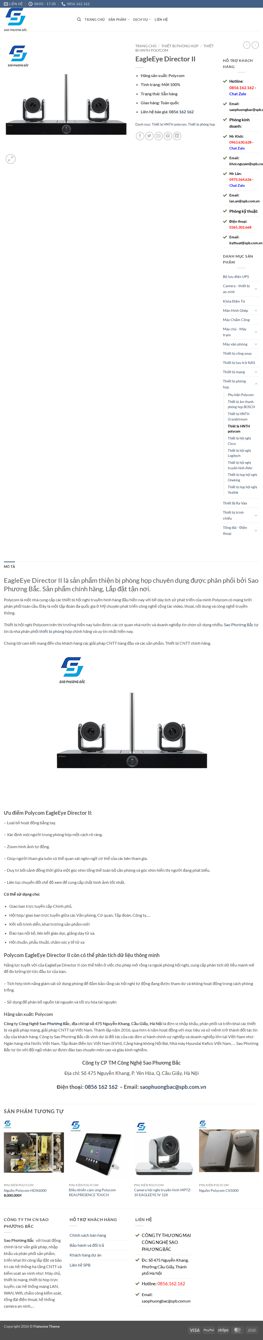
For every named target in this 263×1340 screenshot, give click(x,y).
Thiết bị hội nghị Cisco (239, 441)
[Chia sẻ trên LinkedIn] (177, 136)
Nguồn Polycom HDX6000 (25, 1190)
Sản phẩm (117, 19)
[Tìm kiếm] (79, 19)
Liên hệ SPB (80, 1264)
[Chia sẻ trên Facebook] (140, 136)
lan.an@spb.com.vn (244, 201)
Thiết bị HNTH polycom (169, 124)
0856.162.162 (241, 87)
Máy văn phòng (235, 344)
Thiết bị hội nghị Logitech (239, 453)
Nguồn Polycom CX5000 (219, 1190)
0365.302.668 (240, 227)
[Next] (259, 1164)
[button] (11, 159)
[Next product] (246, 45)
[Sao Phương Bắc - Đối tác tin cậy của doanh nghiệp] (36, 19)
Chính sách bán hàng (88, 1235)
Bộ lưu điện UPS (236, 276)
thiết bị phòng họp (55, 631)
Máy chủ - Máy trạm (234, 332)
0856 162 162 (101, 1086)
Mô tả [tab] (9, 567)
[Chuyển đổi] (256, 289)
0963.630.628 (240, 142)
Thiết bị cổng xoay (237, 353)
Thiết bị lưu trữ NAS (239, 362)
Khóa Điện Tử (234, 301)
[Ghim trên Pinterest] (168, 136)
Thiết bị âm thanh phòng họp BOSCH (241, 404)
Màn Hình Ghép (235, 310)
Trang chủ (94, 19)
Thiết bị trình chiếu (233, 515)
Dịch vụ (140, 19)
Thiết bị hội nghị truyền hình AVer (240, 465)
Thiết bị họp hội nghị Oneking (242, 477)
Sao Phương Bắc (238, 624)
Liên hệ (161, 19)
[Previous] (4, 1164)
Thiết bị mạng (234, 372)
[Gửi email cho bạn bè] (158, 136)
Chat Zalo (237, 93)
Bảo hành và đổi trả (87, 1245)
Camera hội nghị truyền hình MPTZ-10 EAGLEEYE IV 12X (162, 1192)
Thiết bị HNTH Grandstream (238, 416)
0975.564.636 (240, 179)
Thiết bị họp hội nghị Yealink (242, 489)
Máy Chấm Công (236, 319)
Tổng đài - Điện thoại (235, 530)
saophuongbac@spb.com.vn (173, 1086)
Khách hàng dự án (85, 1254)
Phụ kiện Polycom (241, 395)
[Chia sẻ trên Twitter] (149, 136)
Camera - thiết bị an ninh (236, 289)
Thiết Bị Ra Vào (235, 503)
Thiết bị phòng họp (180, 46)
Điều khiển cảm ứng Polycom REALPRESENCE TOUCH (92, 1192)
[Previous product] (255, 45)
